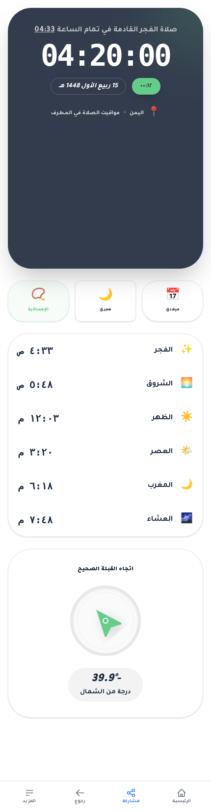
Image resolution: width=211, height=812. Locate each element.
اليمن (137, 113)
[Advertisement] (105, 186)
